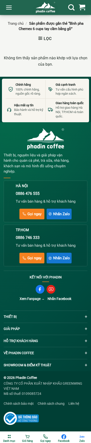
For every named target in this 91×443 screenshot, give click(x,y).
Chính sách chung (51, 403)
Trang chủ (16, 23)
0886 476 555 (28, 193)
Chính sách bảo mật (19, 403)
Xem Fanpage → (32, 299)
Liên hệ (73, 403)
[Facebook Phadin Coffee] (40, 289)
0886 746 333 (28, 237)
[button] (9, 7)
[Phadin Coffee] (45, 139)
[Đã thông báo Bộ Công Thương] (22, 418)
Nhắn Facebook (59, 299)
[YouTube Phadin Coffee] (51, 289)
